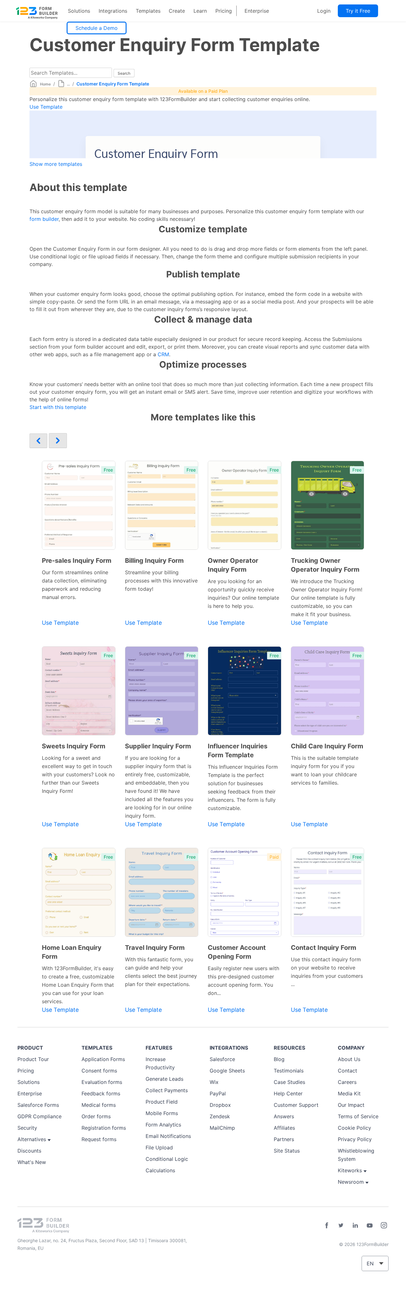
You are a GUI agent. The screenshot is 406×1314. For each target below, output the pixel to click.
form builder (44, 219)
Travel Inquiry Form (155, 947)
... (68, 84)
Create (177, 11)
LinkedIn (355, 1225)
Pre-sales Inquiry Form (76, 560)
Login (324, 11)
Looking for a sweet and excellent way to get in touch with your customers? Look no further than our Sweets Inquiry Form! (78, 774)
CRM (163, 354)
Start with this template (57, 407)
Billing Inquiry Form (154, 560)
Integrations (113, 11)
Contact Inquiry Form (323, 947)
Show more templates (55, 164)
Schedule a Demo (96, 28)
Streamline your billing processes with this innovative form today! (161, 580)
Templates (148, 11)
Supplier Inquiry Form (158, 746)
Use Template (45, 107)
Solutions (79, 11)
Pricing (223, 11)
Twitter (341, 1225)
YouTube (369, 1225)
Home (45, 84)
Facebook (326, 1225)
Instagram (384, 1225)
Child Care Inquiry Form (327, 746)
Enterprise (257, 11)
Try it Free (358, 11)
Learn (200, 11)
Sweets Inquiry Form (73, 746)
